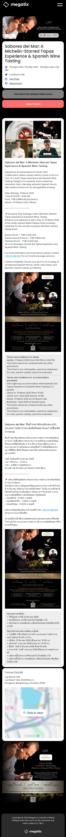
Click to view (35, 712)
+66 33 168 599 (13, 256)
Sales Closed (33, 103)
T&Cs (41, 823)
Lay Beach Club (17, 74)
